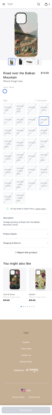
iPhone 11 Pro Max (8, 144)
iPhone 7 (31, 108)
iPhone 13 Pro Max (20, 171)
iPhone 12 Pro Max (20, 157)
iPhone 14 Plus (43, 171)
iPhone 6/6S (8, 108)
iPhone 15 (31, 184)
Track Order (26, 348)
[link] (14, 279)
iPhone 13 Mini (43, 157)
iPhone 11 (31, 131)
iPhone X (31, 121)
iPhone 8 (8, 121)
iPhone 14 (31, 171)
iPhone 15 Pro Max (20, 198)
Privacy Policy (18, 397)
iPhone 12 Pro (8, 157)
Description (8, 218)
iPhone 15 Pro (8, 198)
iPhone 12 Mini (43, 144)
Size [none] (5, 100)
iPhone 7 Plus (43, 108)
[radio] (8, 109)
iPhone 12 (31, 144)
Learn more (40, 208)
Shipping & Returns (12, 243)
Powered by (19, 370)
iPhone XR (20, 131)
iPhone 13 (31, 157)
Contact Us (26, 355)
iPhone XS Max (8, 131)
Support (26, 342)
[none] (40, 100)
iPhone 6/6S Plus (20, 109)
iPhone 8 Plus (20, 121)
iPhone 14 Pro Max (20, 184)
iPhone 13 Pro (8, 171)
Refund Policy (26, 361)
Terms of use (34, 397)
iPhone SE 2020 (20, 144)
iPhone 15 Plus (43, 184)
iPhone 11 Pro (43, 131)
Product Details (10, 234)
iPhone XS (43, 121)
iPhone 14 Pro (8, 184)
